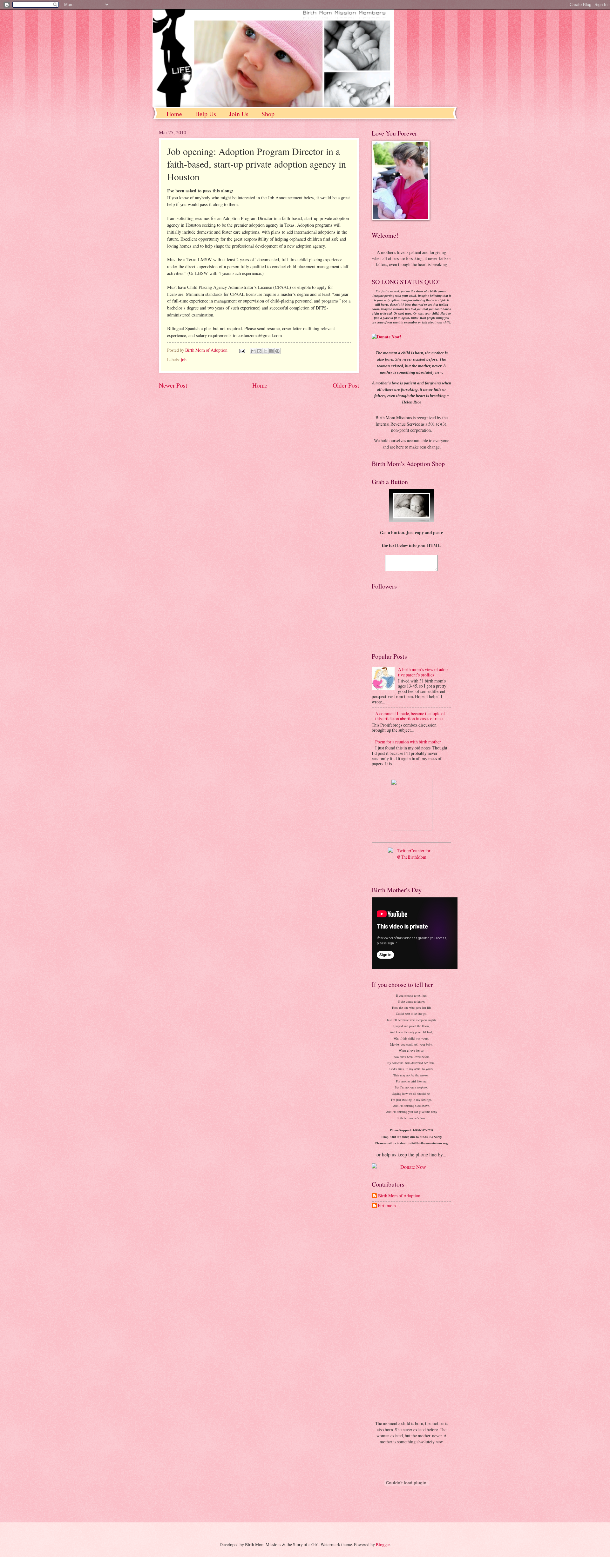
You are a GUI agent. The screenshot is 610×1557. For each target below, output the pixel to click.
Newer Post (173, 385)
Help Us (205, 114)
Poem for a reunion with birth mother (408, 742)
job (183, 359)
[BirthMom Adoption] (411, 804)
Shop (267, 114)
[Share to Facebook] (271, 351)
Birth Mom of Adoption (399, 1196)
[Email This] (253, 351)
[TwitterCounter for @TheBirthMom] (411, 862)
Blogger (383, 1544)
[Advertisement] (411, 1315)
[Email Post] (241, 350)
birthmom (387, 1205)
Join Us (238, 114)
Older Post (346, 385)
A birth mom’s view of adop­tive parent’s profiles (423, 672)
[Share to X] (265, 351)
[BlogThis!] (259, 351)
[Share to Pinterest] (277, 351)
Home (174, 114)
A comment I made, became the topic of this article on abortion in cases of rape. (410, 716)
